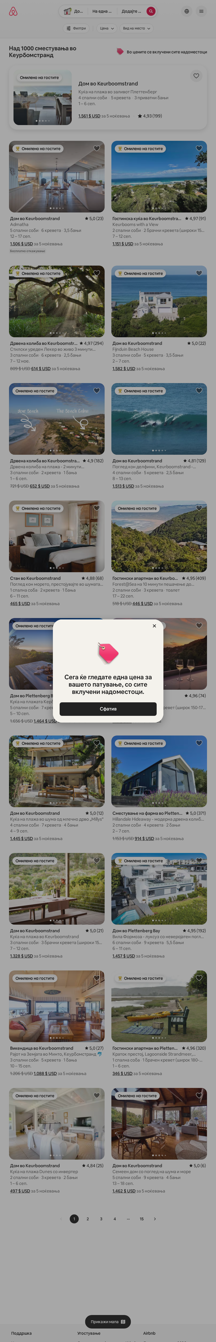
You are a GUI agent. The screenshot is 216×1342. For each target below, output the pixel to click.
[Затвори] (154, 626)
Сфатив (108, 709)
